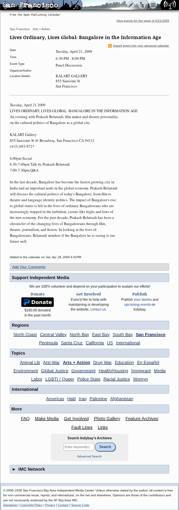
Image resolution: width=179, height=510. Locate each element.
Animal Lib (30, 362)
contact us (98, 309)
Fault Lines (82, 427)
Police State (88, 379)
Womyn (140, 379)
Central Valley (53, 334)
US (110, 342)
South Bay (123, 334)
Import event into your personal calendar (141, 45)
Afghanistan (121, 398)
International (128, 342)
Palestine (98, 398)
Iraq (82, 398)
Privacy (50, 505)
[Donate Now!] (37, 302)
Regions (20, 325)
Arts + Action (41, 29)
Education (124, 362)
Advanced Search (89, 456)
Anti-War (51, 362)
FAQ (25, 418)
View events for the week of (142, 20)
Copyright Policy (31, 505)
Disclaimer (10, 505)
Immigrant (141, 370)
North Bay (79, 334)
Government (83, 370)
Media (160, 370)
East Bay (101, 334)
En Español (148, 362)
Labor (36, 379)
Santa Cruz (72, 342)
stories (143, 299)
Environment (26, 370)
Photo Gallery (107, 418)
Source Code (80, 505)
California (95, 342)
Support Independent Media (40, 277)
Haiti (71, 398)
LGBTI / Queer (59, 379)
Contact (63, 505)
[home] (41, 5)
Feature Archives (142, 418)
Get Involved (76, 418)
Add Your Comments (29, 267)
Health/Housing (113, 370)
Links (103, 427)
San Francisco (20, 29)
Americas (55, 398)
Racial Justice (116, 379)
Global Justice (54, 370)
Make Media (47, 418)
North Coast (25, 334)
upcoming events (137, 304)
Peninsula (48, 342)
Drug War (102, 362)
